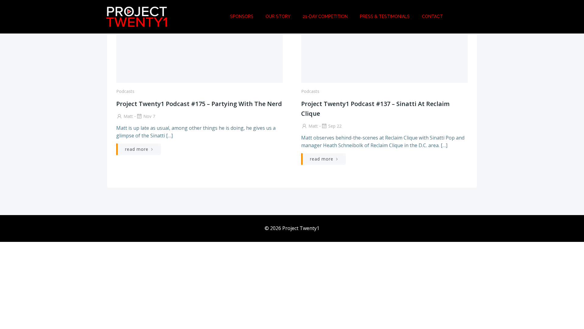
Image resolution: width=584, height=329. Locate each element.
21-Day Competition (325, 16)
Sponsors (241, 16)
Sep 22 (335, 126)
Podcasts (125, 91)
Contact (432, 16)
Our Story (278, 16)
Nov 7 (149, 116)
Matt (128, 116)
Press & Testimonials (385, 16)
